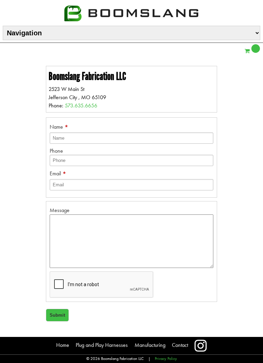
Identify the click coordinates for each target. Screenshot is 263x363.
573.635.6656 (81, 105)
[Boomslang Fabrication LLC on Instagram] (201, 345)
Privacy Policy (166, 358)
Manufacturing (150, 345)
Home (62, 345)
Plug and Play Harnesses (102, 345)
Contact (180, 345)
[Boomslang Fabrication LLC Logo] (131, 12)
